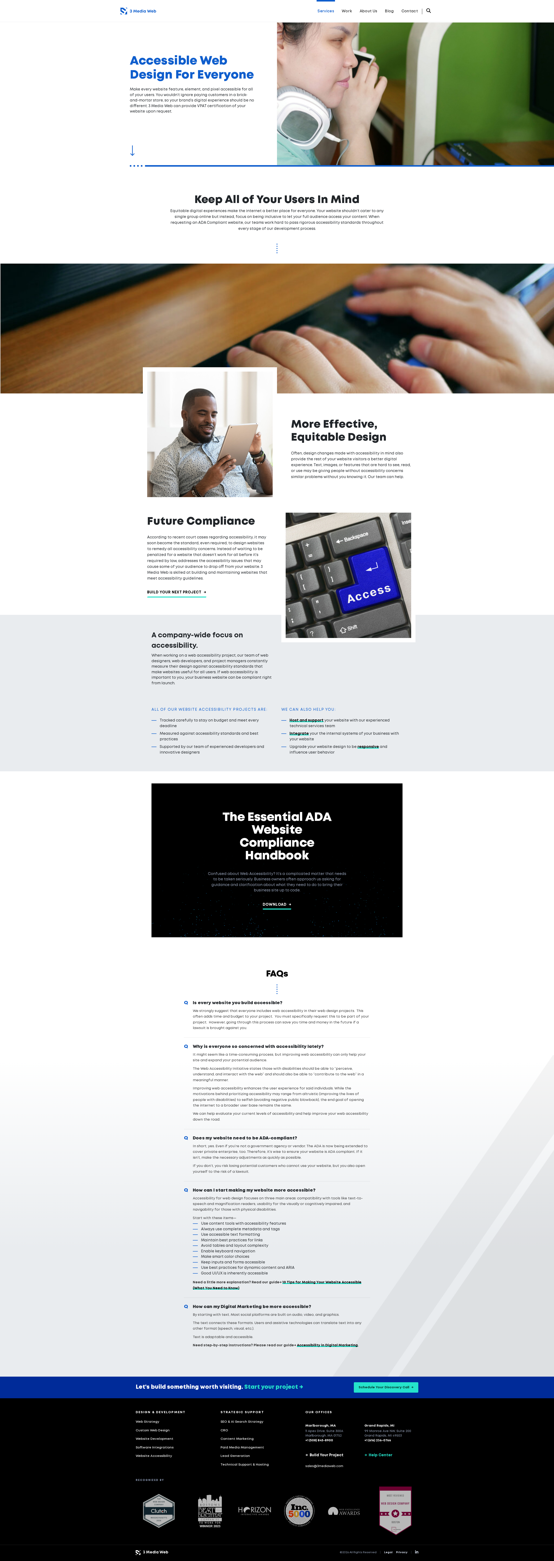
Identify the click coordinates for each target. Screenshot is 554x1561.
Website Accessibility (154, 1456)
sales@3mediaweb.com (324, 1466)
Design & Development (160, 1412)
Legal (388, 1552)
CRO (224, 1430)
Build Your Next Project (176, 592)
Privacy (401, 1552)
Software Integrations (155, 1447)
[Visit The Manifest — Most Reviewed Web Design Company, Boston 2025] (395, 1511)
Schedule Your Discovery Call (386, 1387)
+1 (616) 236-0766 (377, 1440)
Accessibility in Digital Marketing (327, 1345)
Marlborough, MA (320, 1425)
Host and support (307, 720)
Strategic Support (242, 1412)
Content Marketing (237, 1438)
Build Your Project (324, 1455)
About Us (368, 11)
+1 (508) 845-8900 (319, 1440)
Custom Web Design (153, 1430)
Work (347, 11)
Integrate (299, 733)
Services (325, 11)
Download (277, 904)
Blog (389, 11)
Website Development (154, 1438)
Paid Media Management (242, 1447)
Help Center (378, 1455)
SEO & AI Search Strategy (242, 1421)
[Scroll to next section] (132, 151)
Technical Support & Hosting (245, 1464)
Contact (409, 11)
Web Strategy (147, 1421)
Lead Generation (235, 1456)
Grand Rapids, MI (379, 1425)
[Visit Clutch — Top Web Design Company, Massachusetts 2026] (159, 1511)
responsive (368, 747)
